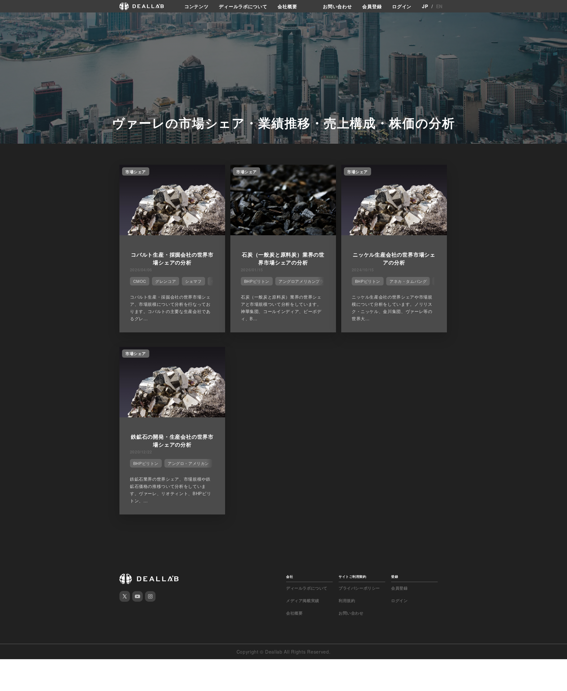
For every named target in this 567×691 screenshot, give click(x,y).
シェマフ (193, 281)
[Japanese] (23, 20)
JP (425, 6)
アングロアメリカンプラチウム (307, 281)
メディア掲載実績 (302, 600)
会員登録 (372, 6)
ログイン (401, 6)
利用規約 (347, 600)
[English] (12, 20)
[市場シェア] (172, 233)
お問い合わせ (337, 6)
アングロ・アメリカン (188, 463)
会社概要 (287, 6)
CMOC (139, 281)
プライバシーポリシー (359, 588)
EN (439, 6)
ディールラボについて (243, 6)
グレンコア (165, 281)
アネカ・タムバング (408, 281)
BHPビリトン (256, 281)
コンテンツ (196, 6)
